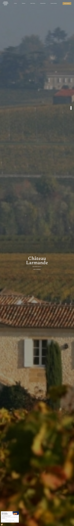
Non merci (3, 521)
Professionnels (42, 3)
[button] (2, 525)
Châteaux (23, 3)
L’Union (15, 3)
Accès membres (67, 3)
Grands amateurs (54, 3)
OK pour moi (16, 521)
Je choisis (10, 521)
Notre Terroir (32, 3)
